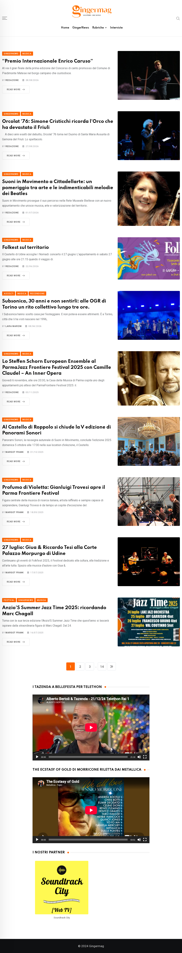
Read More (13, 89)
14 (102, 666)
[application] (91, 727)
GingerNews (80, 27)
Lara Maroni (14, 326)
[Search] (178, 18)
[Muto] (139, 757)
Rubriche (98, 27)
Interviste (116, 27)
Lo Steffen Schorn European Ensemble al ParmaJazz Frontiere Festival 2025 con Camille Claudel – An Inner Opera (56, 367)
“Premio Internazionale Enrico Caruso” (47, 61)
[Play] (37, 757)
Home (65, 27)
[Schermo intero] (145, 757)
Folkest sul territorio (25, 247)
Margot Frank (15, 452)
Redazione (12, 80)
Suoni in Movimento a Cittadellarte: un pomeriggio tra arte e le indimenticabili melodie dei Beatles (57, 187)
